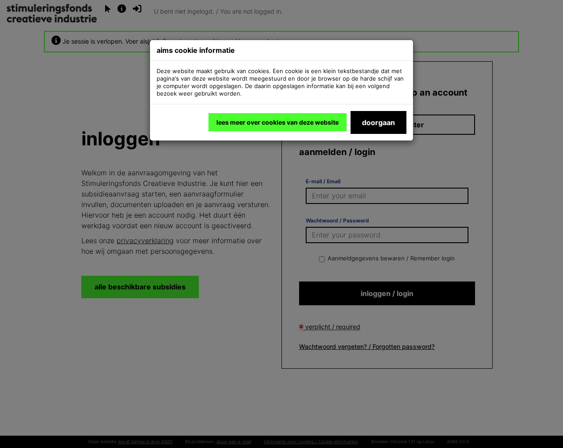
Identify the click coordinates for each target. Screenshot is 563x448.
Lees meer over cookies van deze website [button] (277, 122)
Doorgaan (378, 122)
